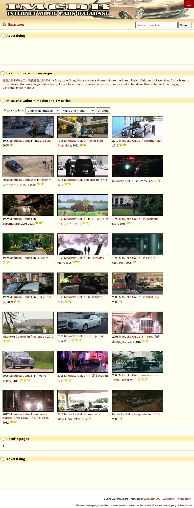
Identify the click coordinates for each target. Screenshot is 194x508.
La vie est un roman (97, 84)
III (25, 336)
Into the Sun (42, 140)
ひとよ (104, 180)
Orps (6, 84)
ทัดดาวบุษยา (38, 336)
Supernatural (11, 223)
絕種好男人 (153, 297)
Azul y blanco (179, 80)
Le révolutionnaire (70, 84)
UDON (156, 414)
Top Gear (98, 336)
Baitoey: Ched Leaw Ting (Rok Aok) (25, 418)
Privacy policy (183, 498)
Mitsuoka (15, 140)
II (134, 181)
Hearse (90, 180)
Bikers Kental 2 (154, 84)
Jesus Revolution (158, 80)
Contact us (168, 498)
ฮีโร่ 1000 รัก (100, 375)
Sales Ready (49, 84)
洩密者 (41, 258)
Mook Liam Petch (68, 419)
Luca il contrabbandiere (127, 84)
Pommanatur (152, 140)
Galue (26, 140)
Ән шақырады (30, 84)
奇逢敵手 (97, 297)
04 (34, 180)
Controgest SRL (152, 498)
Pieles (14, 84)
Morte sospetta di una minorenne (99, 80)
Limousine (148, 375)
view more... (25, 87)
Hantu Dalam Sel (133, 80)
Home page (16, 24)
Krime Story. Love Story (60, 80)
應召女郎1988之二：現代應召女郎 (24, 80)
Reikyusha (141, 414)
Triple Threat (120, 380)
